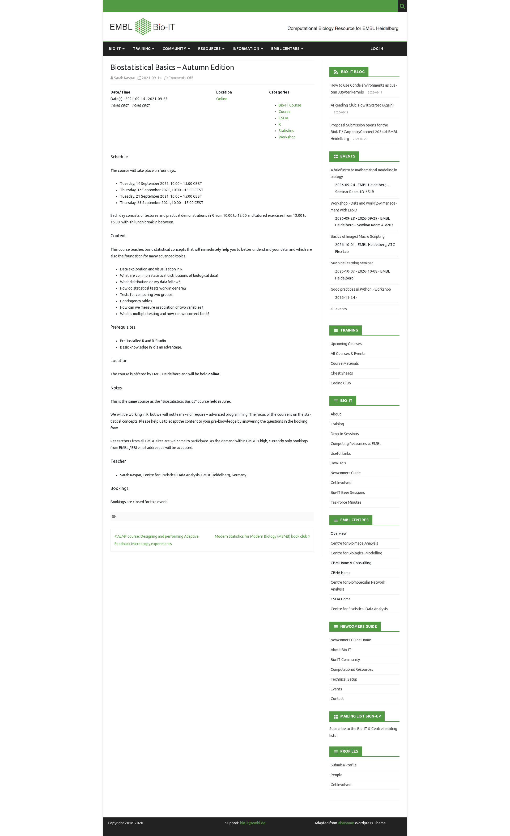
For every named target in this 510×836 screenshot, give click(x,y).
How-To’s (338, 463)
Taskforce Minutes (346, 502)
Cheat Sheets (342, 373)
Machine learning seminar (352, 263)
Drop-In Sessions (345, 434)
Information (246, 48)
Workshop (287, 137)
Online (221, 99)
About (336, 414)
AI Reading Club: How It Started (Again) (362, 105)
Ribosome (346, 823)
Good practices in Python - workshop (361, 289)
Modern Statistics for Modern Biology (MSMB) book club (261, 536)
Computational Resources (352, 669)
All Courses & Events (348, 353)
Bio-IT (115, 48)
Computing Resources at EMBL (356, 444)
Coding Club (341, 383)
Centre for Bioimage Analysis (354, 543)
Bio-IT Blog (353, 72)
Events (336, 689)
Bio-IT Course (290, 105)
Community (174, 48)
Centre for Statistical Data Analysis (359, 609)
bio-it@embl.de (252, 823)
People (336, 775)
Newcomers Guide (346, 473)
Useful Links (341, 453)
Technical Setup (344, 679)
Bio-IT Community (345, 659)
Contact (337, 699)
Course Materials (345, 363)
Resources (209, 48)
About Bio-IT (341, 650)
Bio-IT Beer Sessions (348, 492)
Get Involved (341, 483)
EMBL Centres (285, 48)
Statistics (286, 131)
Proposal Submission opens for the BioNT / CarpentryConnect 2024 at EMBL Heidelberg (364, 132)
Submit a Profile (344, 765)
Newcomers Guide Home (351, 640)
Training (142, 48)
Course (285, 111)
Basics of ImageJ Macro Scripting (358, 236)
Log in (377, 48)
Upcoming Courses (346, 344)
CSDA (283, 118)
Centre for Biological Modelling (356, 553)
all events (339, 309)
